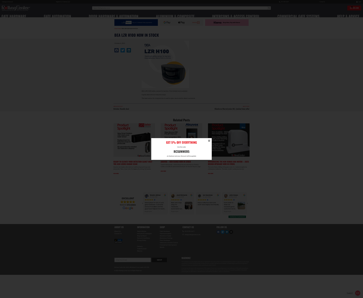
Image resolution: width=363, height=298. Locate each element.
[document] (181, 149)
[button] (209, 140)
